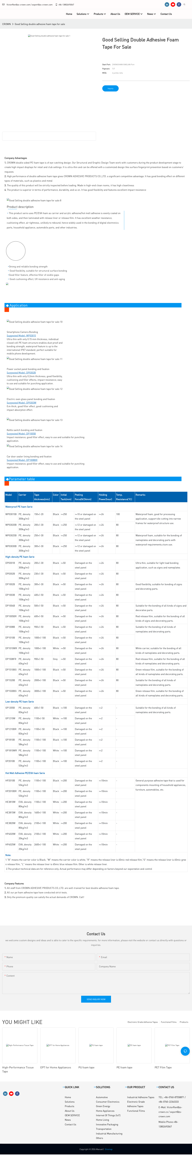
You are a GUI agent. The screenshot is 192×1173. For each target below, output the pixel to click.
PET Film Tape (163, 1067)
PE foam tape (124, 1067)
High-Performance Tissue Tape (18, 1069)
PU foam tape (86, 1067)
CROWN (6, 24)
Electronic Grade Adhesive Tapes (143, 1022)
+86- (60, 4)
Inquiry (110, 88)
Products (184, 1022)
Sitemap (108, 1149)
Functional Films (169, 1022)
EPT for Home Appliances (55, 1067)
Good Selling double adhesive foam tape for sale (40, 24)
